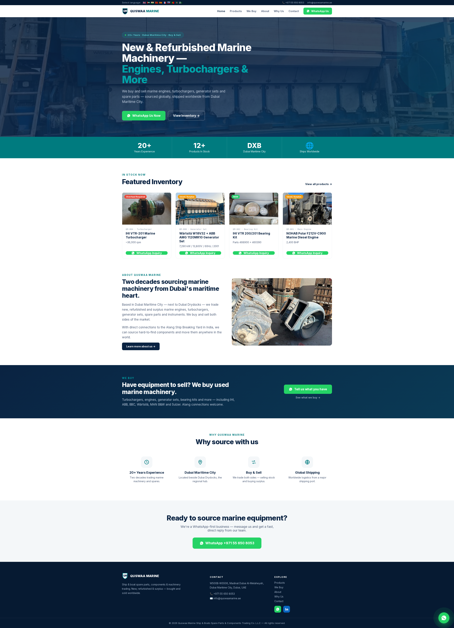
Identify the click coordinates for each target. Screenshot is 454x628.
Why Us (279, 11)
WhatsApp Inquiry (149, 253)
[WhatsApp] (277, 609)
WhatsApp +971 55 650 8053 (229, 543)
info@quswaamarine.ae (319, 2)
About (265, 11)
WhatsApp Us (320, 11)
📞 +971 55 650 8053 (293, 2)
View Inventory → (186, 115)
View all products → (318, 184)
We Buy (251, 11)
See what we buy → (308, 397)
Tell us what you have (310, 389)
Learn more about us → (140, 346)
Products (236, 11)
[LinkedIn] (286, 609)
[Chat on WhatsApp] (443, 617)
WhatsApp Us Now (146, 115)
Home (221, 11)
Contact (294, 11)
